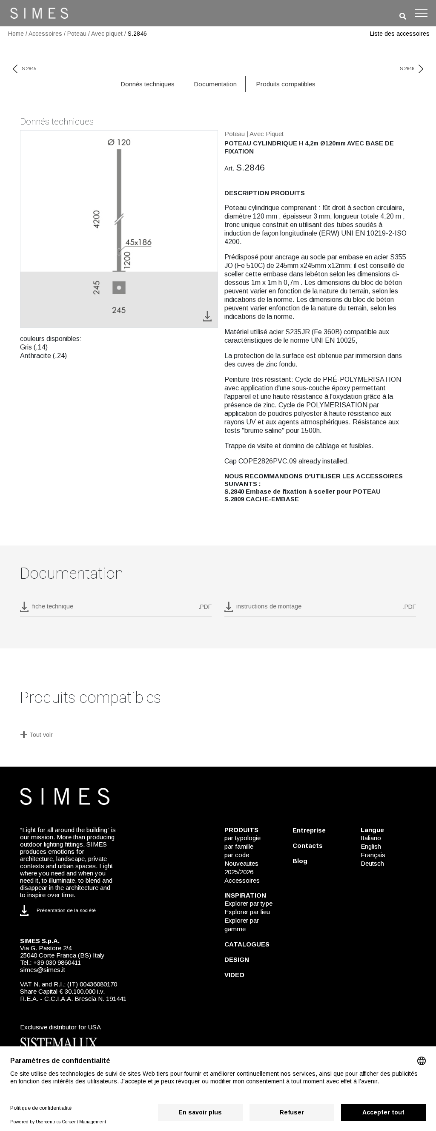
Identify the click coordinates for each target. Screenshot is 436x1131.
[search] (402, 16)
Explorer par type (248, 903)
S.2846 (137, 33)
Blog (300, 860)
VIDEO (234, 974)
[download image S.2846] (207, 315)
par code (236, 854)
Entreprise (309, 830)
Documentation (215, 84)
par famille (238, 846)
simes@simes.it (42, 969)
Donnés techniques (147, 84)
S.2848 (407, 68)
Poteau (76, 33)
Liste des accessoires (400, 33)
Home (16, 33)
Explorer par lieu (247, 911)
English (371, 846)
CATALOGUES (247, 944)
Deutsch (372, 863)
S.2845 (29, 68)
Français (373, 854)
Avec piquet (107, 33)
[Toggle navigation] (421, 13)
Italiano (371, 837)
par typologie (242, 837)
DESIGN (236, 959)
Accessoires (45, 33)
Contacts (308, 845)
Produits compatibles (286, 84)
